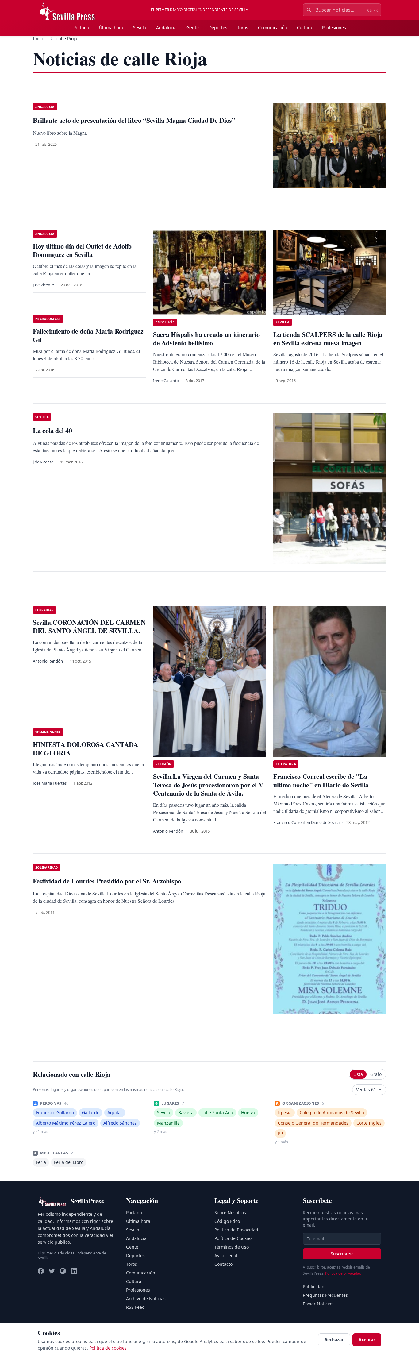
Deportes (218, 27)
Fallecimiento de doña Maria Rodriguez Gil (88, 335)
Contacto (223, 1264)
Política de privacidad (343, 1273)
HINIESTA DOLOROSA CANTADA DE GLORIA (85, 748)
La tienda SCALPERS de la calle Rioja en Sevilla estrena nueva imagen (327, 338)
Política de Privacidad (236, 1230)
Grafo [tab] (376, 1074)
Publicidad (314, 1286)
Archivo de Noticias (146, 1298)
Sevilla (139, 27)
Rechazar (334, 1339)
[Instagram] (63, 1271)
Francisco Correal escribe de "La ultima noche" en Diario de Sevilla (321, 780)
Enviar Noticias (318, 1304)
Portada (81, 27)
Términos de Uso (231, 1247)
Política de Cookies (233, 1238)
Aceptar (367, 1339)
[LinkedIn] (74, 1271)
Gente (192, 27)
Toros (242, 27)
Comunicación (272, 27)
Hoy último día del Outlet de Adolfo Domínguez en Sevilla (82, 250)
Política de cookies (108, 1348)
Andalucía (166, 27)
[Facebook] (41, 1271)
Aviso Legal (225, 1255)
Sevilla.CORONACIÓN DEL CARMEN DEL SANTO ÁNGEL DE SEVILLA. (89, 626)
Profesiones (334, 27)
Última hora (111, 27)
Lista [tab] (358, 1074)
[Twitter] (52, 1271)
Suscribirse (342, 1254)
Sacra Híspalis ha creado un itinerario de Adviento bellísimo (206, 338)
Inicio (38, 38)
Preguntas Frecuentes (325, 1295)
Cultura (304, 27)
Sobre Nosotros (230, 1212)
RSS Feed (135, 1307)
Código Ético (227, 1221)
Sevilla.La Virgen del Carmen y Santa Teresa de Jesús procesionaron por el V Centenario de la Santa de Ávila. (208, 784)
